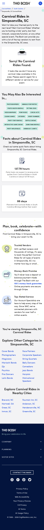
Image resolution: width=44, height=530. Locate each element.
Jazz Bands (27, 370)
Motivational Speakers (28, 379)
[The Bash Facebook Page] (18, 479)
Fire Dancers (8, 374)
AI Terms (21, 509)
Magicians (7, 358)
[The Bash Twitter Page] (29, 479)
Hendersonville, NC (31, 407)
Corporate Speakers (31, 355)
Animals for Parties (29, 104)
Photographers (13, 104)
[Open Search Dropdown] (40, 3)
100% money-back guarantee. (28, 283)
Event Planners (33, 116)
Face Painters (28, 351)
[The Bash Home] (22, 3)
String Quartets (29, 358)
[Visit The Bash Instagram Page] (12, 479)
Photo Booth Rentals (15, 108)
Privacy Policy (22, 489)
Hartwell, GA (8, 403)
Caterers (21, 116)
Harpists (26, 374)
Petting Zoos (31, 108)
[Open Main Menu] (3, 3)
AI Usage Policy (22, 513)
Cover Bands (8, 351)
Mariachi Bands (9, 362)
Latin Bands (7, 378)
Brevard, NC (7, 399)
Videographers (10, 112)
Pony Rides (23, 112)
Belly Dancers (28, 362)
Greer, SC (6, 407)
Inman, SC (6, 411)
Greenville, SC (28, 411)
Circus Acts (34, 112)
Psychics (6, 370)
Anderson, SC (28, 403)
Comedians (27, 366)
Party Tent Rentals (15, 120)
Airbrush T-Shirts (30, 128)
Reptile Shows (30, 120)
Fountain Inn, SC (29, 399)
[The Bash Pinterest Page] (23, 479)
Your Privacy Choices (22, 501)
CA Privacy (22, 505)
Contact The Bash (22, 472)
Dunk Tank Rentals (32, 124)
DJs (3, 366)
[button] (22, 441)
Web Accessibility (22, 497)
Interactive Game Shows (14, 124)
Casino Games (10, 116)
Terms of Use (22, 493)
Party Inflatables (13, 128)
